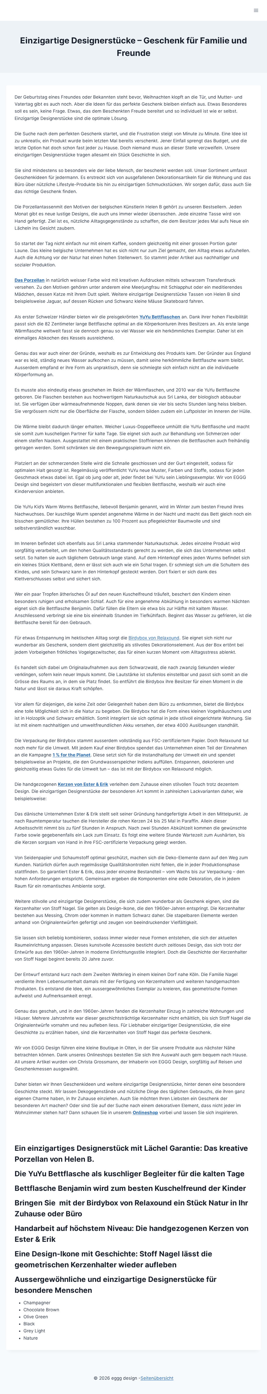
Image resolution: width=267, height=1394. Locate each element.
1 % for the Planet (71, 754)
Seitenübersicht (157, 1378)
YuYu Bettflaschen (159, 316)
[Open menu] (256, 10)
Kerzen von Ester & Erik (83, 784)
